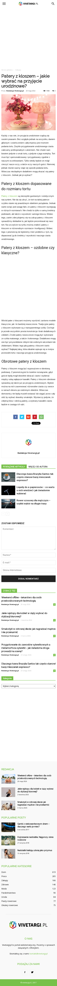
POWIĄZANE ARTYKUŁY (14, 467)
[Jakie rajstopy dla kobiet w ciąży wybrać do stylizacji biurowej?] (8, 792)
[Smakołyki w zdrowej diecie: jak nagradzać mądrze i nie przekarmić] (8, 805)
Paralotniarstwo (8, 892)
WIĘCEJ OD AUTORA (37, 467)
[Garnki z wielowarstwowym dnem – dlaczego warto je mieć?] (8, 827)
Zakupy (4, 880)
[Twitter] (32, 972)
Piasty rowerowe (8, 901)
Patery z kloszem (9, 196)
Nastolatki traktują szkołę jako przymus (34, 850)
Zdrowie (5, 884)
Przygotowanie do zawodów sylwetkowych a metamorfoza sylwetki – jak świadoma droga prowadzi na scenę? (25, 648)
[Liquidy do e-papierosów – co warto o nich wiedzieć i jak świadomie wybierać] (8, 490)
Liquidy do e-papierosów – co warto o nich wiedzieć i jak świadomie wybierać (36, 490)
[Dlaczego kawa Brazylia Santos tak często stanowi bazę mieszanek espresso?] (8, 477)
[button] (53, 3)
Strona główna (7, 70)
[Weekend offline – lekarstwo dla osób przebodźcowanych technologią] (8, 779)
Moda (4, 888)
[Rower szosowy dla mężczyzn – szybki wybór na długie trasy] (8, 503)
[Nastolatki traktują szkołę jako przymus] (8, 853)
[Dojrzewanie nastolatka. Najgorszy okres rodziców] (8, 840)
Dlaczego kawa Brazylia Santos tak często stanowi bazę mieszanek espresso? (35, 477)
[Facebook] (25, 972)
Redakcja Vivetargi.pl (15, 91)
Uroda (4, 897)
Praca (4, 876)
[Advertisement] (28, 37)
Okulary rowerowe (9, 905)
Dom (3, 872)
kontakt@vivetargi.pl (39, 953)
